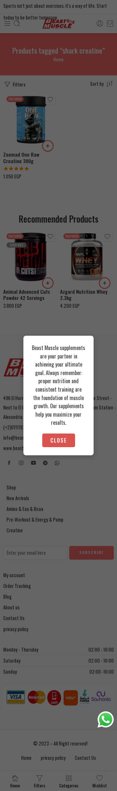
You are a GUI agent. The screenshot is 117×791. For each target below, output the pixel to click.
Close (58, 440)
